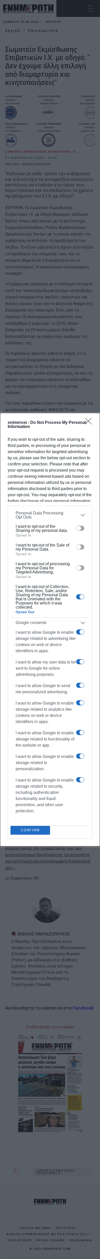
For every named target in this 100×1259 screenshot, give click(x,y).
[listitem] (50, 515)
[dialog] (50, 629)
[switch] (80, 528)
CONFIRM (30, 830)
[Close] (90, 423)
